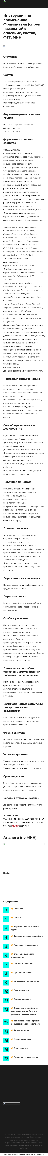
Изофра (6, 873)
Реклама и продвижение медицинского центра (24, 1154)
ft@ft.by (15, 826)
